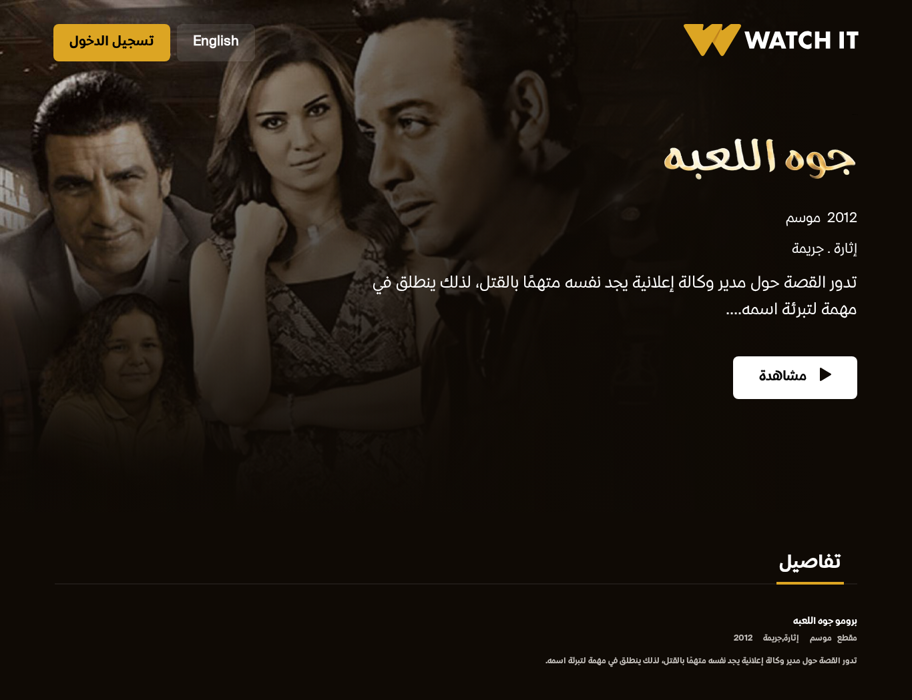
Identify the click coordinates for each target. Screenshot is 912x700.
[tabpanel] (456, 642)
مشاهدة (784, 377)
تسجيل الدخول (111, 42)
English (216, 42)
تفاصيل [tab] (810, 564)
